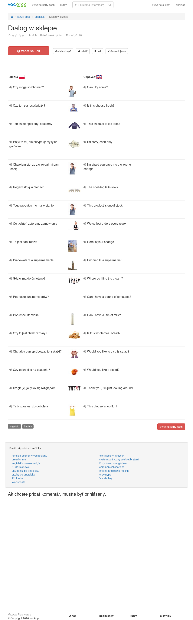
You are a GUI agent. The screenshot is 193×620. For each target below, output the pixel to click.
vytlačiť (83, 51)
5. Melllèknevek (21, 467)
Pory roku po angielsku (113, 463)
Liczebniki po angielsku (25, 470)
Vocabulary (106, 478)
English (28, 426)
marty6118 (75, 35)
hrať (98, 51)
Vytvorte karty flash (43, 5)
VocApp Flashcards (19, 614)
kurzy (63, 5)
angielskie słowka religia (26, 463)
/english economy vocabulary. (29, 455)
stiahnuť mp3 (64, 51)
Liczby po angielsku (23, 474)
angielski (14, 426)
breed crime (19, 459)
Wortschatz (18, 482)
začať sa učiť (30, 50)
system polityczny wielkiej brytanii (119, 459)
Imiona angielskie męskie (114, 470)
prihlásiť (180, 5)
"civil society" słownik (111, 455)
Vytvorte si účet (161, 5)
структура (105, 474)
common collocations (111, 467)
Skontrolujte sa (118, 51)
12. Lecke (17, 478)
